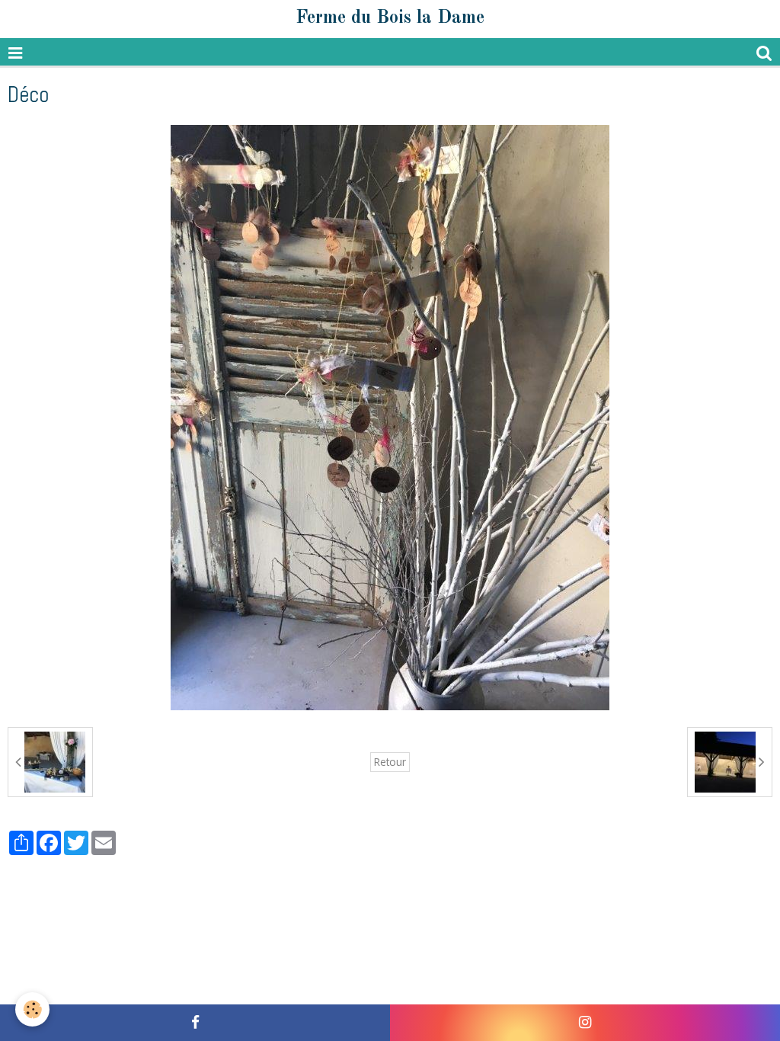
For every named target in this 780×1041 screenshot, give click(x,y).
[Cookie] (32, 1009)
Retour (390, 761)
